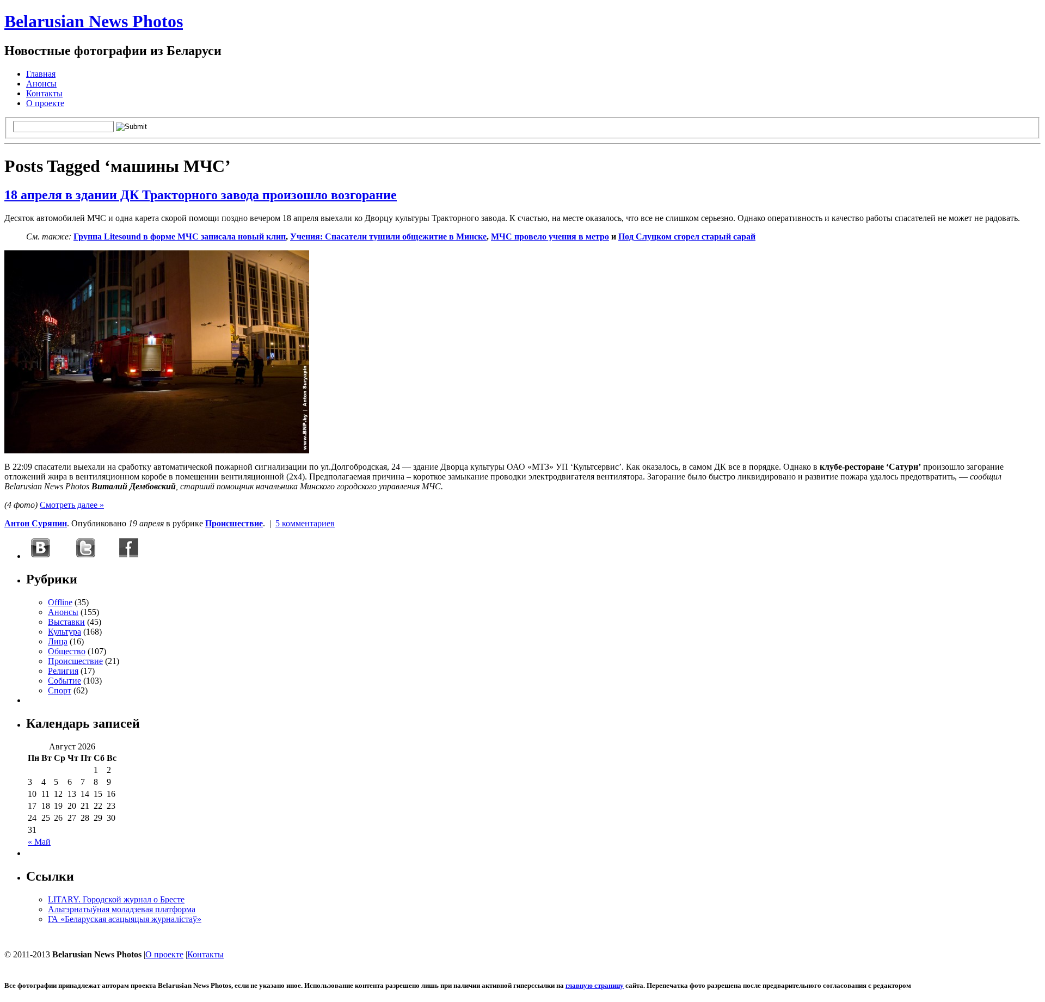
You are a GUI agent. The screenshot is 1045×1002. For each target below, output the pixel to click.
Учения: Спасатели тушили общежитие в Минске (388, 236)
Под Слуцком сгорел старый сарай (686, 236)
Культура (64, 631)
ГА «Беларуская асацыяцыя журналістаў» (124, 919)
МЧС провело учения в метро (550, 236)
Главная (41, 73)
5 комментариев (305, 523)
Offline (60, 602)
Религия (63, 670)
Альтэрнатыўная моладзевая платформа (121, 909)
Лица (57, 641)
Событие (64, 680)
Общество (66, 651)
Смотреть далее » (72, 504)
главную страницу (594, 985)
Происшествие (234, 523)
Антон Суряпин (35, 523)
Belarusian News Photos (93, 21)
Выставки (66, 621)
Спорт (59, 690)
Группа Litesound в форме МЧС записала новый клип (179, 236)
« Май (39, 841)
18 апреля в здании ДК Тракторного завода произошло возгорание (200, 195)
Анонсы (41, 83)
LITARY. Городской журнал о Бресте (116, 899)
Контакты (44, 93)
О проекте (45, 103)
